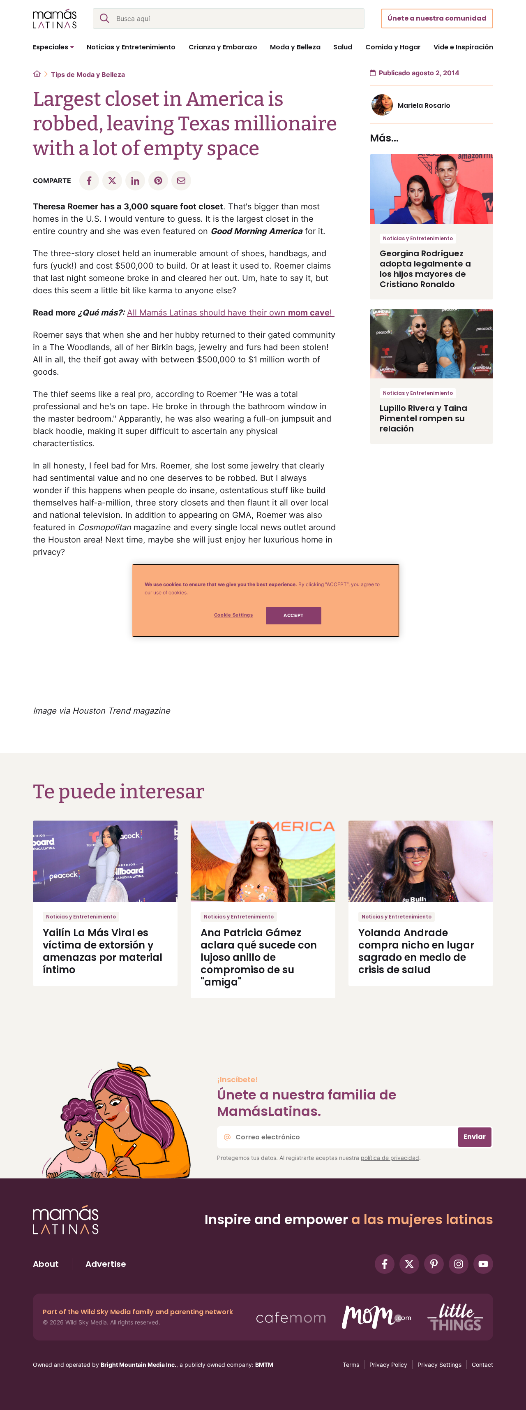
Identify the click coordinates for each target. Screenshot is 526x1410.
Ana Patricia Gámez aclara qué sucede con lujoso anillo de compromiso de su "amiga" (259, 957)
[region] (265, 600)
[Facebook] (384, 1264)
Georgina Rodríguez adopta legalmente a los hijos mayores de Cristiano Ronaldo (425, 269)
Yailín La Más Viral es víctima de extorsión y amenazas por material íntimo (102, 951)
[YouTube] (483, 1264)
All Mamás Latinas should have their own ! (231, 313)
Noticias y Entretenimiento (418, 238)
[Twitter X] (409, 1264)
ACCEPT (293, 615)
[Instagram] (458, 1264)
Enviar (475, 1136)
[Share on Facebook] (89, 180)
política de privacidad (390, 1157)
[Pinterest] (434, 1264)
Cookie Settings (233, 615)
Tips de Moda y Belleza (88, 74)
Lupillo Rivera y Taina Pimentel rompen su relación (423, 418)
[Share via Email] (181, 180)
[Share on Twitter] (112, 180)
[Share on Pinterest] (158, 180)
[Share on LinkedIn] (135, 180)
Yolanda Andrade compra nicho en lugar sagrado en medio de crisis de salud (416, 951)
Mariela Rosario (424, 105)
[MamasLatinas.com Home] (54, 18)
